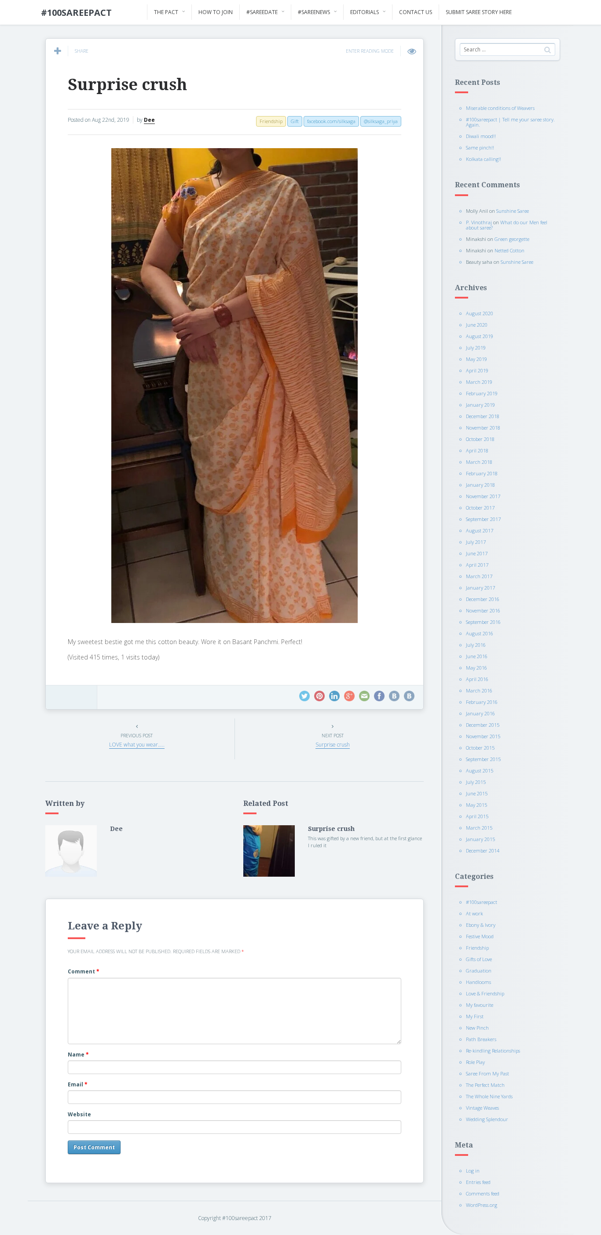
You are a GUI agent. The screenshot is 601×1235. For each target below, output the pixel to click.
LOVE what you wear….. (137, 744)
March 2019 (479, 382)
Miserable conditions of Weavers (500, 108)
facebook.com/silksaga (331, 121)
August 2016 (479, 633)
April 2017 (477, 564)
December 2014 (482, 850)
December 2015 (482, 724)
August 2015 (479, 770)
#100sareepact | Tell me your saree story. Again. (510, 122)
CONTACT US (415, 12)
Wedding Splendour (487, 1119)
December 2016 (482, 599)
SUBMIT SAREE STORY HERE (479, 12)
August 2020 (479, 313)
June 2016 (476, 656)
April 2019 (477, 370)
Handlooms (478, 982)
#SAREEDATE (262, 12)
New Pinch (477, 1027)
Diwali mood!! (481, 136)
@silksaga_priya (381, 121)
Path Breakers (481, 1039)
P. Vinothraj (479, 222)
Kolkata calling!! (483, 159)
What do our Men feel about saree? (506, 225)
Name (78, 1054)
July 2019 (476, 347)
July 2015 (476, 782)
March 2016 (479, 690)
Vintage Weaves (482, 1107)
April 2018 (477, 450)
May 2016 (476, 667)
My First (475, 1016)
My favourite (479, 1005)
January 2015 (480, 839)
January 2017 (480, 587)
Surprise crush (127, 84)
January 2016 (480, 713)
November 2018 (483, 427)
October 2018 (480, 439)
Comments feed (482, 1193)
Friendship (477, 947)
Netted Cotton (509, 250)
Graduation (478, 970)
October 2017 (480, 507)
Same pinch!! (480, 147)
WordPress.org (481, 1205)
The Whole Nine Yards (489, 1096)
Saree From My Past (487, 1073)
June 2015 (476, 793)
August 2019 (479, 336)
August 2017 (479, 530)
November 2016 (483, 610)
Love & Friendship (485, 993)
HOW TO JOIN (215, 12)
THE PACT (166, 12)
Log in (473, 1170)
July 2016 (476, 644)
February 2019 (482, 393)
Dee (149, 120)
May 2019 (476, 359)
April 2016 (477, 679)
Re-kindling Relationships (493, 1050)
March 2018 (479, 462)
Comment (83, 971)
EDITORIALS (364, 12)
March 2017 (479, 576)
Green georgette (512, 239)
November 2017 (483, 496)
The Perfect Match (485, 1085)
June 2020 (476, 324)
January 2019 (480, 404)
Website (79, 1114)
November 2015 (483, 736)
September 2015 (483, 759)
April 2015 (477, 816)
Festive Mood (480, 936)
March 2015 (479, 827)
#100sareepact (481, 902)
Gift (295, 121)
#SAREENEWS (314, 12)
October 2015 (480, 747)
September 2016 (483, 622)
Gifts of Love (479, 959)
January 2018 (480, 484)
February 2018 (482, 473)
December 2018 (482, 416)
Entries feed (478, 1182)
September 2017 (483, 519)
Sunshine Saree (512, 211)
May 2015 (476, 804)
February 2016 (482, 702)
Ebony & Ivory (480, 925)
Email (78, 1084)
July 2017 (476, 542)
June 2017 (476, 553)
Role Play (475, 1062)
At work (474, 913)
